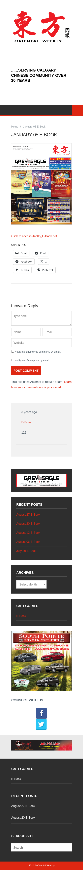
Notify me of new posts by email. (32, 360)
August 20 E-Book (28, 523)
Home (14, 126)
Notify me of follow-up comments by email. (38, 351)
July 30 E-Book (26, 550)
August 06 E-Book (28, 541)
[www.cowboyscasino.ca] (41, 745)
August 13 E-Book (28, 532)
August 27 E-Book (28, 514)
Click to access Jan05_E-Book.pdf (34, 236)
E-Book (26, 422)
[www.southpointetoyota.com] (41, 690)
